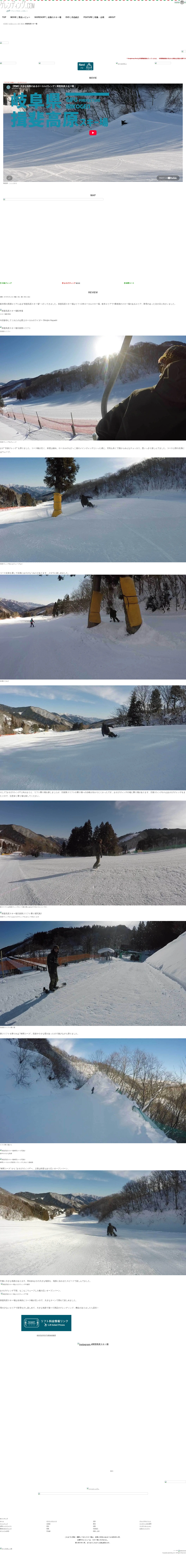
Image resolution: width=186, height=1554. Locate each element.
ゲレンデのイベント (145, 1521)
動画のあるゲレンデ (6, 1528)
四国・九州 (96, 1531)
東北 (47, 1526)
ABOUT (111, 17)
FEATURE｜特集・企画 (94, 17)
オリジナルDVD (4, 1531)
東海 (22, 24)
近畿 (94, 1526)
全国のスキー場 (14, 24)
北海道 (48, 1524)
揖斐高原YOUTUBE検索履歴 (46, 1335)
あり (111, 1471)
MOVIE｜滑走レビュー (20, 17)
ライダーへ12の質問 (145, 1524)
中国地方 (95, 1528)
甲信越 (48, 1531)
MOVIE (78, 283)
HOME (5, 24)
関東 (47, 1528)
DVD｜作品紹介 (72, 17)
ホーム (2, 1521)
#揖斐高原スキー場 (99, 1344)
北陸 (94, 1521)
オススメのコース (51, 1521)
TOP (4, 17)
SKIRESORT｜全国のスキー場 (47, 17)
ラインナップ (4, 1524)
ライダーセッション (145, 1526)
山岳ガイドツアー (145, 1528)
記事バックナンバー (6, 1526)
